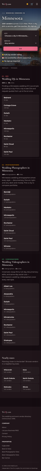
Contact (5, 433)
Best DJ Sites (6, 449)
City (5, 33)
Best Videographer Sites (10, 455)
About (4, 427)
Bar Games (6, 458)
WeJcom (6, 4)
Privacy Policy (7, 436)
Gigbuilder (6, 446)
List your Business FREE (10, 430)
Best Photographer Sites (10, 452)
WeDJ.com (5, 68)
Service (7, 41)
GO (20, 49)
